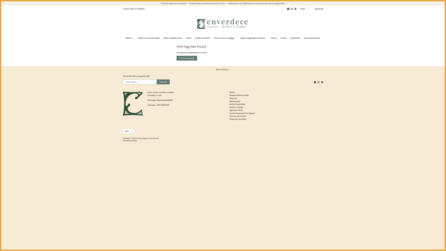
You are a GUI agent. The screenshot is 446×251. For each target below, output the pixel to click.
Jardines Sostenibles (237, 104)
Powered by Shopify (130, 141)
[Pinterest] (295, 9)
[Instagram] (292, 9)
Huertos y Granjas (236, 107)
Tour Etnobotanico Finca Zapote (241, 113)
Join (132, 9)
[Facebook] (288, 9)
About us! (233, 98)
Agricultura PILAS (236, 110)
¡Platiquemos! (234, 101)
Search (232, 92)
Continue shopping (186, 58)
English (302, 9)
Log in (126, 9)
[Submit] (136, 9)
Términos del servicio (237, 116)
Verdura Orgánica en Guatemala (147, 138)
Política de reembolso (237, 119)
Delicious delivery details (239, 95)
